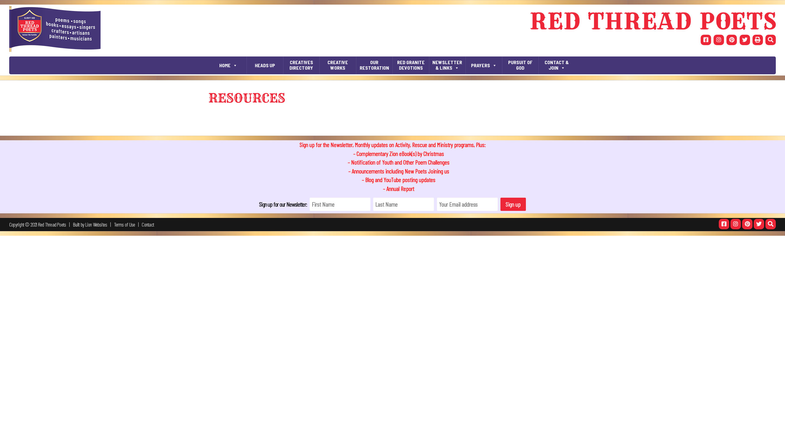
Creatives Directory (301, 65)
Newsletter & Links (447, 65)
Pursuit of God (520, 65)
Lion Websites (96, 224)
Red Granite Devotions (411, 65)
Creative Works (337, 65)
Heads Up (265, 65)
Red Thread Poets (52, 224)
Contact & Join (557, 65)
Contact (148, 224)
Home (225, 65)
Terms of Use (124, 224)
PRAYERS (480, 65)
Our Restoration (374, 65)
